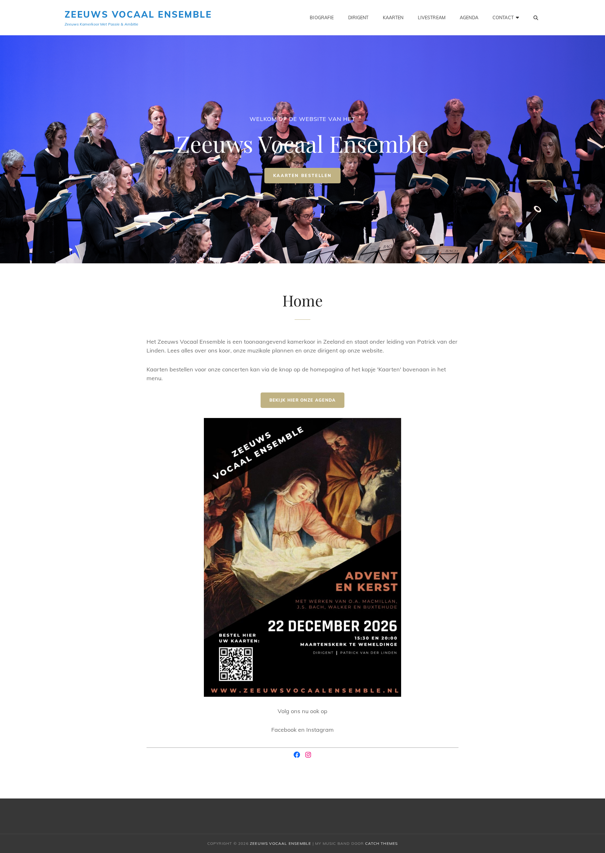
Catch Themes (381, 843)
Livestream (432, 17)
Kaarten (393, 17)
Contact (503, 17)
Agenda (469, 17)
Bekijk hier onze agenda (302, 400)
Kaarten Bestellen (307, 178)
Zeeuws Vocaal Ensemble (138, 14)
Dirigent (358, 17)
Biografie (322, 17)
